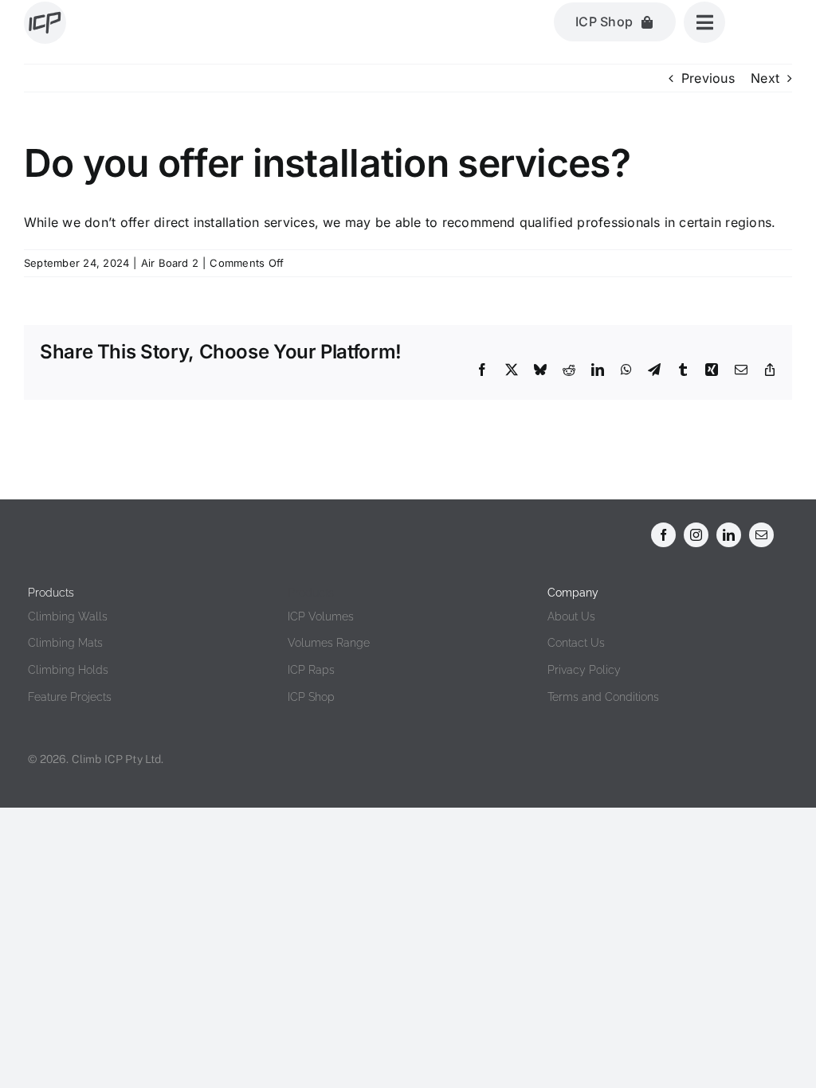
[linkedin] (728, 534)
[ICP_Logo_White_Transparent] (66, 526)
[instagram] (696, 534)
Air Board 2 (170, 262)
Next (765, 78)
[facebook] (663, 534)
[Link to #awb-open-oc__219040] (704, 22)
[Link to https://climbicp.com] (45, 23)
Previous (708, 78)
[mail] (761, 534)
